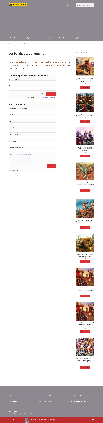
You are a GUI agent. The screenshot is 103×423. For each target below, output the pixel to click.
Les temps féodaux (49, 38)
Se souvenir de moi (40, 94)
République (27, 38)
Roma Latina (18, 44)
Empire (37, 38)
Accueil (44, 5)
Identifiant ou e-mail (14, 79)
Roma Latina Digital (59, 5)
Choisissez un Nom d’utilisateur (18, 108)
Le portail (51, 5)
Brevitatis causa (13, 401)
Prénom (11, 114)
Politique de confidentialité (16, 414)
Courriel (11, 128)
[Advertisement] (51, 21)
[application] (50, 420)
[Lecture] (8, 420)
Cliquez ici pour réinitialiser (48, 97)
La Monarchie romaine (15, 38)
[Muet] (13, 420)
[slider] (17, 421)
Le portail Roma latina (44, 401)
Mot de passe (12, 86)
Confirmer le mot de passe (16, 147)
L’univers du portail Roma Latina (77, 401)
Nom (10, 121)
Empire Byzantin (63, 38)
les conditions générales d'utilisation (20, 154)
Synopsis (69, 5)
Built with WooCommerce (32, 414)
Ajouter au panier (85, 87)
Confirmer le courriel (15, 134)
